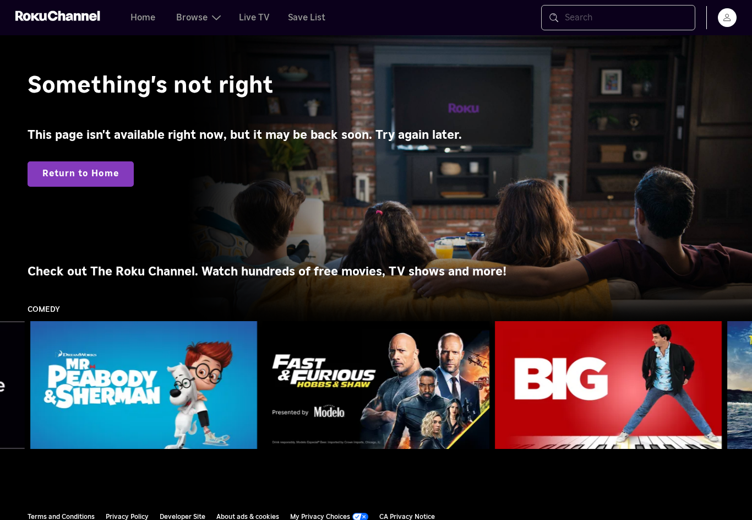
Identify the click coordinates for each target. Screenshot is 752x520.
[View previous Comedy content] (14, 385)
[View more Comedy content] (738, 385)
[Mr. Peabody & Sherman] (143, 385)
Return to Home (80, 173)
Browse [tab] (192, 17)
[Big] (608, 385)
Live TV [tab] (254, 17)
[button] (146, 385)
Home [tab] (142, 17)
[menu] (727, 17)
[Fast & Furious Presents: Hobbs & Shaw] (376, 385)
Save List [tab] (306, 17)
